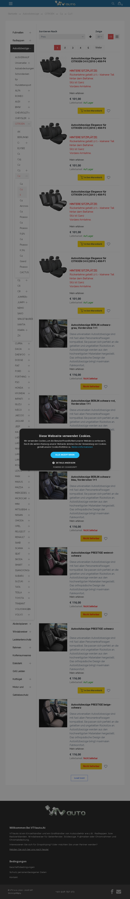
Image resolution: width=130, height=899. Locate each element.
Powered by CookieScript (65, 467)
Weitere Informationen (82, 447)
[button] (65, 462)
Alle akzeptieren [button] (65, 455)
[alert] (65, 449)
